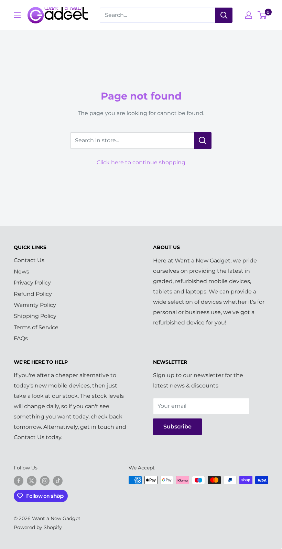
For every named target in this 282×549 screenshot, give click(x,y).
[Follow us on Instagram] (45, 481)
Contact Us (29, 260)
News (21, 271)
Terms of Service (36, 327)
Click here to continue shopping (141, 162)
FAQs (21, 338)
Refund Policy (33, 294)
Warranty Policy (35, 305)
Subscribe (177, 426)
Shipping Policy (35, 316)
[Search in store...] (202, 140)
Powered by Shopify (38, 527)
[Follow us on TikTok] (58, 481)
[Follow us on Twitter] (31, 481)
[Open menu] (17, 15)
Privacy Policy (32, 282)
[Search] (223, 15)
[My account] (248, 15)
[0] (262, 15)
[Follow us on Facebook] (18, 481)
